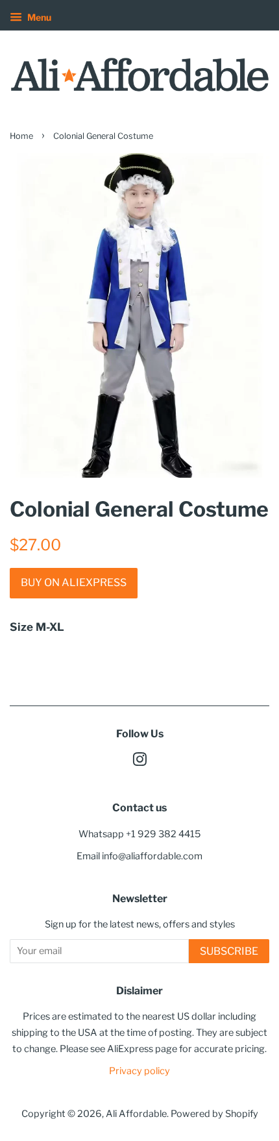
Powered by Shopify (214, 1114)
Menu (38, 17)
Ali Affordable (136, 1114)
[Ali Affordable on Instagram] (139, 762)
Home (21, 136)
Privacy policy (139, 1071)
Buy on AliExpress (74, 582)
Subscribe (229, 951)
